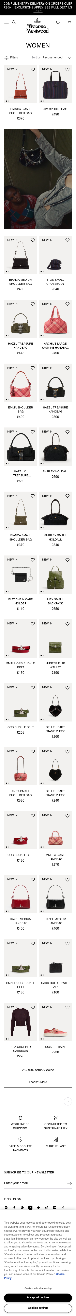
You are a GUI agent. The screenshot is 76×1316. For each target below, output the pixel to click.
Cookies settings (38, 1308)
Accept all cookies (38, 1297)
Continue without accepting (38, 1288)
